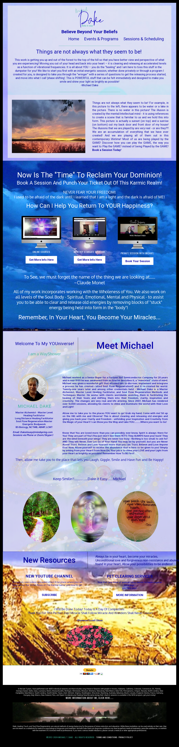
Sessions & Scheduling (143, 39)
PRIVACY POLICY (126, 737)
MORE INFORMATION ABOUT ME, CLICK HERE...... (89, 698)
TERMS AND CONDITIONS (106, 737)
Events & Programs (101, 39)
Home (73, 39)
